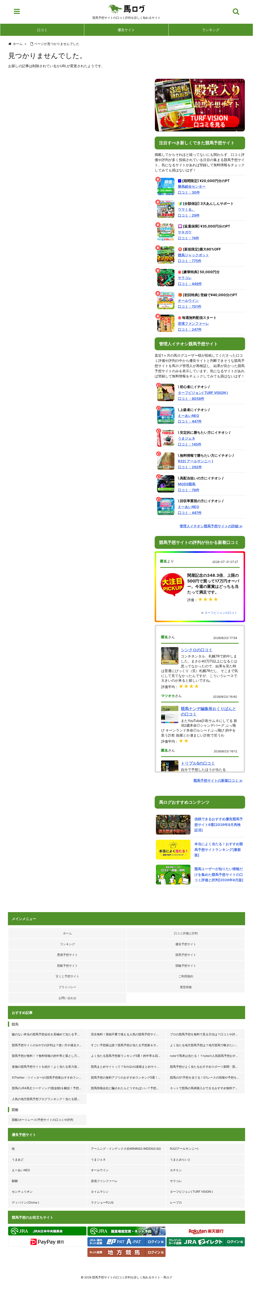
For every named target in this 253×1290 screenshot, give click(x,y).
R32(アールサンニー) (184, 1148)
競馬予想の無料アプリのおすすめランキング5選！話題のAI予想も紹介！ (128, 1077)
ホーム (67, 933)
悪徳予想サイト (67, 955)
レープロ (176, 1202)
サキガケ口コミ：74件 (188, 235)
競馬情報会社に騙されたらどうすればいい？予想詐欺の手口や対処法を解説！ (128, 1088)
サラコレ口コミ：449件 (190, 281)
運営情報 (186, 987)
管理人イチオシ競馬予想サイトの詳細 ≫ (211, 526)
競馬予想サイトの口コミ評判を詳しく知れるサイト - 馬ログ (132, 1277)
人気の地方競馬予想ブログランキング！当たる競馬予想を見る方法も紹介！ (49, 1099)
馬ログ (126, 8)
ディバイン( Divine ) (25, 1202)
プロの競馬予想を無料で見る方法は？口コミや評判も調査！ (207, 1034)
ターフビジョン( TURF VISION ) (191, 1191)
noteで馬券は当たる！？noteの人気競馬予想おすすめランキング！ (207, 1056)
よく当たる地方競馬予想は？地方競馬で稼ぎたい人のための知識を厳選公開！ (207, 1045)
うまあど (18, 1159)
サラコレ (176, 1181)
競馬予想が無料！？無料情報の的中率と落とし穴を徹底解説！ (49, 1056)
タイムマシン (100, 1191)
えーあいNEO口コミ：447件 (190, 418)
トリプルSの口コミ (198, 763)
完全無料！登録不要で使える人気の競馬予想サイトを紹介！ (128, 1034)
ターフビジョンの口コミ (221, 612)
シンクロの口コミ (196, 649)
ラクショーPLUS (102, 1202)
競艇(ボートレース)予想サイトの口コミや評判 (42, 1120)
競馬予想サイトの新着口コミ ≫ (218, 780)
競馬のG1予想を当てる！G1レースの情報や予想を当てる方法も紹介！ (207, 1077)
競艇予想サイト (67, 965)
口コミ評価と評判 (186, 933)
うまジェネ (98, 1159)
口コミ (42, 30)
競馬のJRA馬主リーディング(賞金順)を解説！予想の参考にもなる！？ (49, 1088)
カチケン (176, 1170)
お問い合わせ (67, 998)
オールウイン (100, 1170)
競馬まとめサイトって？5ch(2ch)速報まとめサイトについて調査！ (128, 1066)
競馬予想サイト (185, 955)
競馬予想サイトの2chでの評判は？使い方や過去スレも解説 (49, 1045)
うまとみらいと (180, 1159)
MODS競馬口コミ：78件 (188, 487)
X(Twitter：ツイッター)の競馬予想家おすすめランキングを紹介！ (49, 1077)
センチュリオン (22, 1191)
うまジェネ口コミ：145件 (189, 441)
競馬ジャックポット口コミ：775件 (193, 258)
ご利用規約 (185, 976)
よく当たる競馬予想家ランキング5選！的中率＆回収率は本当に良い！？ (128, 1056)
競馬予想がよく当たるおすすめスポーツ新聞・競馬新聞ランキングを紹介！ (207, 1066)
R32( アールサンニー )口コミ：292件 (195, 464)
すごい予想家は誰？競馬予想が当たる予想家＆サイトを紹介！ (128, 1045)
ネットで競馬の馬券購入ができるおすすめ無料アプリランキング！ (207, 1088)
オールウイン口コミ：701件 (189, 303)
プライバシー (67, 987)
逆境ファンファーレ (104, 1181)
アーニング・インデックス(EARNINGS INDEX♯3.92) (126, 1148)
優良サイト (126, 30)
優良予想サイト (185, 944)
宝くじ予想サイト (67, 976)
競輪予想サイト (185, 965)
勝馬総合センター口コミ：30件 (192, 189)
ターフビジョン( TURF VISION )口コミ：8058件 (203, 395)
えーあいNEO (21, 1170)
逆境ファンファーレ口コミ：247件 (193, 326)
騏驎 (15, 1181)
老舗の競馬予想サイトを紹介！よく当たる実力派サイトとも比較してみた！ (49, 1066)
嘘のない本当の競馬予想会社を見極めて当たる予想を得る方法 (49, 1034)
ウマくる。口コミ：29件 (189, 212)
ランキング (210, 30)
